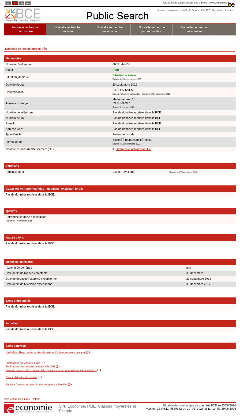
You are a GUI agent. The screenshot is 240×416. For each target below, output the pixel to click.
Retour (36, 399)
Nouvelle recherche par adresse (194, 29)
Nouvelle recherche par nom (67, 29)
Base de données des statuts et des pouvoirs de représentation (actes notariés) (51, 370)
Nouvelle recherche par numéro (25, 29)
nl (8, 3)
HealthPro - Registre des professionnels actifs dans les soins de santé (46, 352)
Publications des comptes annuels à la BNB (30, 366)
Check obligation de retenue (21, 377)
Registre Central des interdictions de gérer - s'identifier (36, 384)
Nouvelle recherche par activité (110, 29)
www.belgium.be (218, 2)
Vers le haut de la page (17, 399)
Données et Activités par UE (133, 149)
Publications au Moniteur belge (23, 363)
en (28, 3)
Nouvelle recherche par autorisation (152, 29)
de (21, 3)
